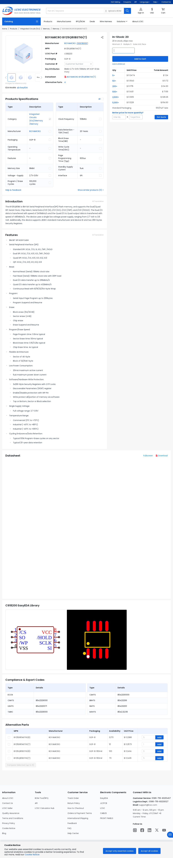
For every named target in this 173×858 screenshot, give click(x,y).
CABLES (103, 813)
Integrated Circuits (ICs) (30, 29)
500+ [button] (114, 91)
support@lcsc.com (148, 805)
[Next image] (41, 77)
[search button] (127, 11)
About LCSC (7, 798)
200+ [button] (114, 86)
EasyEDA (104, 798)
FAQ (69, 828)
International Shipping (78, 818)
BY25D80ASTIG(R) (22, 737)
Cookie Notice (8, 828)
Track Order (73, 798)
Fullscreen (148, 455)
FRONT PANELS (106, 818)
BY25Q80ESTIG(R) (22, 751)
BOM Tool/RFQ (41, 798)
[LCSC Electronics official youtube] (164, 830)
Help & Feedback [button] (13, 190)
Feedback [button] (72, 823)
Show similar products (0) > (91, 190)
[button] (141, 11)
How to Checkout (76, 808)
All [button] (99, 99)
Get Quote (161, 117)
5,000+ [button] (115, 102)
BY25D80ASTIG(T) (22, 744)
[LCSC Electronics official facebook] (142, 830)
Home (4, 29)
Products (13, 29)
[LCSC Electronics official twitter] (157, 830)
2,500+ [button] (115, 97)
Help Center (73, 833)
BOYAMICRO (70, 43)
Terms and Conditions (12, 818)
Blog (4, 833)
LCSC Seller (7, 808)
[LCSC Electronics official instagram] (135, 830)
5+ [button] (113, 75)
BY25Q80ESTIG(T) (22, 758)
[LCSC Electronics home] (21, 11)
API (135, 2)
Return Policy (74, 803)
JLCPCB (103, 803)
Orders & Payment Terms (80, 813)
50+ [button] (114, 81)
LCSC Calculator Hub (44, 808)
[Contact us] (170, 835)
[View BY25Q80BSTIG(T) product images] (23, 53)
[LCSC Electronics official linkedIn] (149, 830)
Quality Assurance (10, 813)
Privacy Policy (8, 823)
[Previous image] (6, 77)
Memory (46, 29)
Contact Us (166, 2)
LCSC (102, 808)
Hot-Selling (115, 2)
